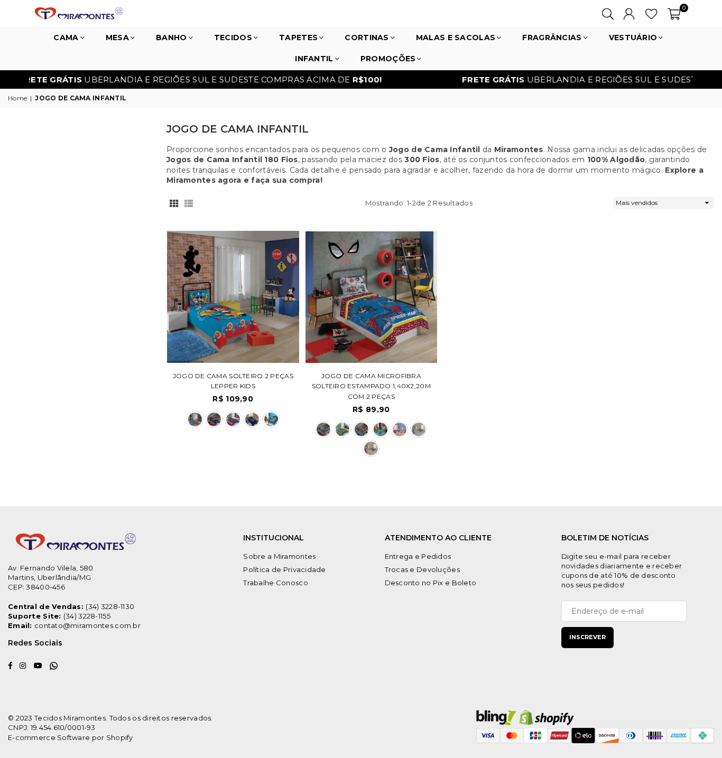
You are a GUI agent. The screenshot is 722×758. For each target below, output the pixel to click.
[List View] (188, 203)
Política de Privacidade (284, 569)
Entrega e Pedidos (418, 556)
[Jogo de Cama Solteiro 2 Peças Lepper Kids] (233, 297)
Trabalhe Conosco (275, 582)
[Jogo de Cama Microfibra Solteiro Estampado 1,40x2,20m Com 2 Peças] (372, 297)
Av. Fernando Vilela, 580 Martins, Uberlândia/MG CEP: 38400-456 (51, 577)
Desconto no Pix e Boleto (431, 582)
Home (17, 98)
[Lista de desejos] (651, 13)
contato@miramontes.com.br (87, 625)
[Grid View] (173, 203)
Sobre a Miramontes (279, 556)
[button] (674, 13)
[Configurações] (629, 13)
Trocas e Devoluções (422, 569)
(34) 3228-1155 (86, 616)
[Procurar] (607, 13)
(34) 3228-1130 (110, 606)
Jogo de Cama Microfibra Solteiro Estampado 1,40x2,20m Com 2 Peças (371, 386)
